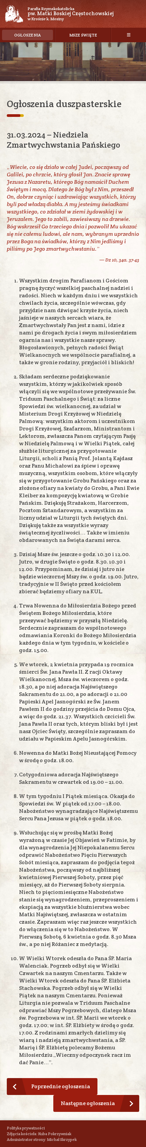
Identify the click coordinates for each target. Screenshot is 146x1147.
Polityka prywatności (26, 1127)
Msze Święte (83, 35)
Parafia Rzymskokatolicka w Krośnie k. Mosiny (71, 13)
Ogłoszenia (27, 35)
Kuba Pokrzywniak (54, 1133)
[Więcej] (128, 35)
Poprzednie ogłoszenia (60, 1086)
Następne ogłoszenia (88, 1103)
